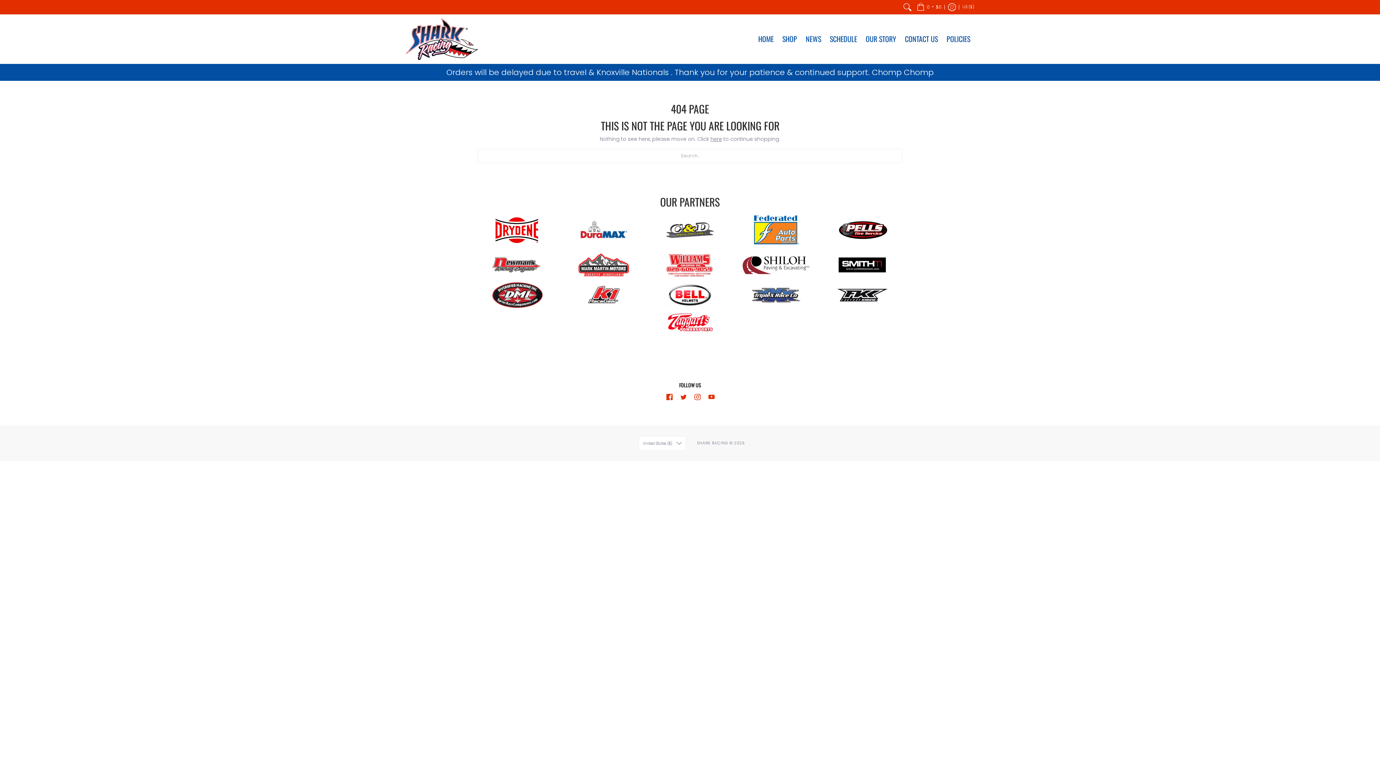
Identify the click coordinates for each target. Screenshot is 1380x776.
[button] (929, 7)
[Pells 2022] (862, 230)
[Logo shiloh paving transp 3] (776, 265)
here (716, 139)
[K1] (603, 295)
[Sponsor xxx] (776, 295)
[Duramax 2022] (603, 230)
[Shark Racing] (442, 39)
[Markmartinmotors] (603, 265)
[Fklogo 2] (862, 295)
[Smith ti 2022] (862, 265)
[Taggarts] (690, 323)
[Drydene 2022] (517, 230)
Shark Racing (713, 443)
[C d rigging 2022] (690, 230)
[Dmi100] (517, 295)
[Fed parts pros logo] (776, 230)
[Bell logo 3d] (690, 295)
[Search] (907, 7)
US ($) (968, 7)
